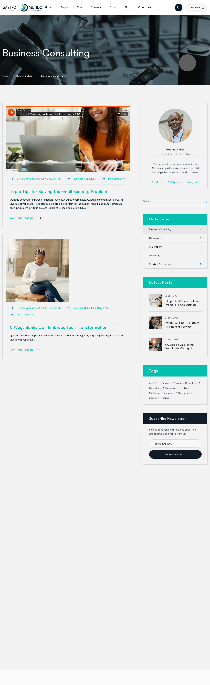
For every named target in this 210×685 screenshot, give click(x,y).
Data (184, 388)
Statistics (184, 392)
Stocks (153, 397)
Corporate (103, 308)
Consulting (155, 388)
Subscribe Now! (174, 454)
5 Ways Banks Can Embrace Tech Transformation (58, 327)
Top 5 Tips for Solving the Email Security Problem (58, 191)
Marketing (175, 255)
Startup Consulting (175, 264)
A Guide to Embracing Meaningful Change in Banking (179, 348)
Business (166, 383)
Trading (164, 397)
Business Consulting (84, 178)
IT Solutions (175, 246)
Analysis (153, 383)
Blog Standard (24, 75)
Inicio (5, 75)
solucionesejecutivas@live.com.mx (41, 178)
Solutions (169, 392)
